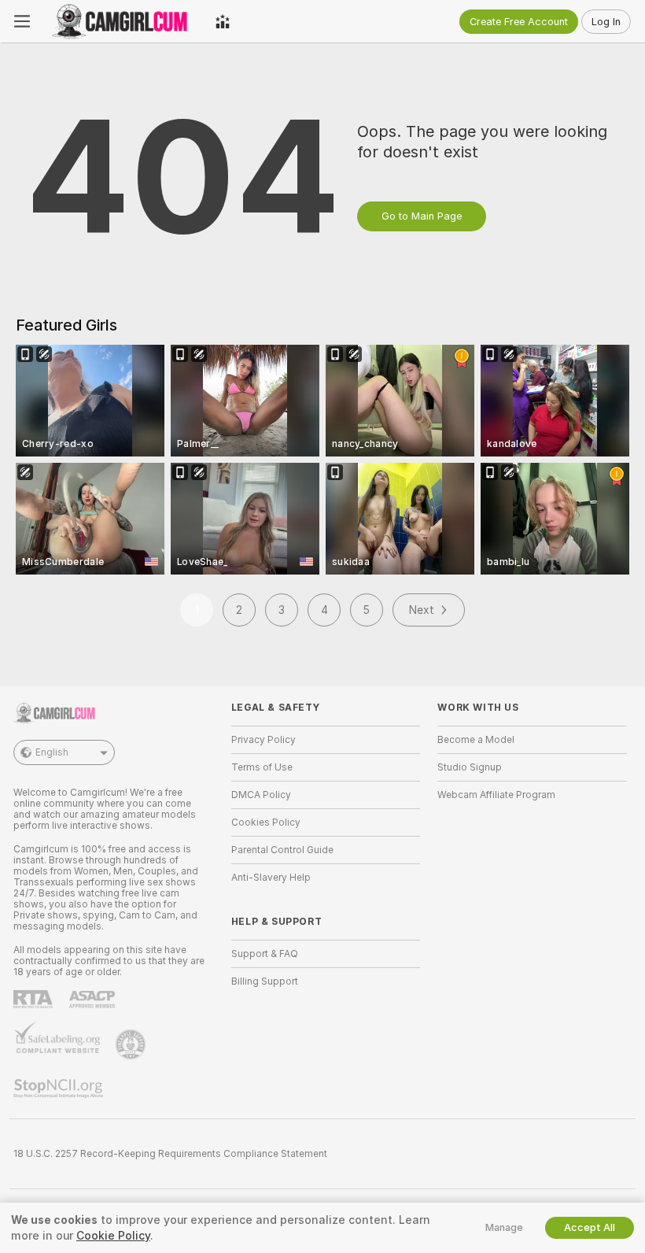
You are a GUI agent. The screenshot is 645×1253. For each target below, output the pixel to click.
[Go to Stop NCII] (59, 1088)
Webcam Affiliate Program (496, 794)
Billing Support (264, 981)
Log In (606, 22)
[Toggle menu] (22, 21)
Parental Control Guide (282, 850)
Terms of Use (262, 767)
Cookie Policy (113, 1235)
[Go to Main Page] (122, 21)
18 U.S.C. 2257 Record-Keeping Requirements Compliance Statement (170, 1153)
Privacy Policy (263, 739)
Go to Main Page (421, 216)
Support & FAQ (264, 953)
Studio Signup (469, 767)
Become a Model (475, 739)
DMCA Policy (261, 794)
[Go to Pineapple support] (132, 1044)
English (51, 752)
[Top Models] (222, 21)
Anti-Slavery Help (271, 877)
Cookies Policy (265, 822)
